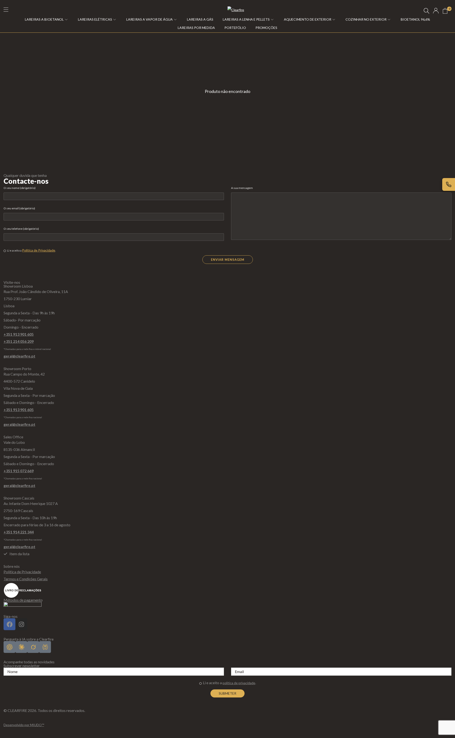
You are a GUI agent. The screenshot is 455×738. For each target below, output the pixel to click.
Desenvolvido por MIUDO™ (24, 725)
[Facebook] (9, 624)
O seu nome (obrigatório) (20, 188)
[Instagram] (21, 624)
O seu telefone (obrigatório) (21, 228)
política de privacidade (239, 683)
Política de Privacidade (38, 250)
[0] (445, 11)
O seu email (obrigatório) (19, 208)
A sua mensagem (242, 188)
